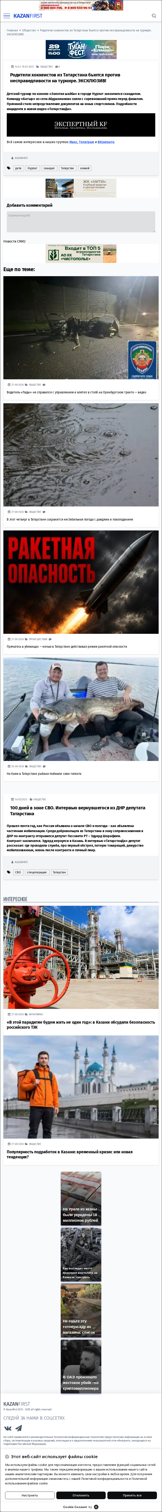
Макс (73, 142)
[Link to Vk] (7, 1429)
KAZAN (28, 16)
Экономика (36, 1014)
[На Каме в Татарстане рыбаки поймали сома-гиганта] (81, 709)
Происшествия (38, 639)
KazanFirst (21, 158)
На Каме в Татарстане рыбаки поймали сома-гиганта (44, 774)
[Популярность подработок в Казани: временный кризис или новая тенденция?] (81, 1087)
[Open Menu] (6, 16)
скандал (49, 168)
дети (18, 168)
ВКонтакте (106, 142)
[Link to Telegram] (18, 1429)
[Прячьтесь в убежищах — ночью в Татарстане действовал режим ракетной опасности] (81, 582)
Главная (12, 30)
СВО (18, 872)
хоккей (84, 168)
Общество (29, 30)
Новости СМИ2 (14, 241)
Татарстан (67, 168)
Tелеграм (86, 142)
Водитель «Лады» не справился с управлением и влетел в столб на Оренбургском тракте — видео (76, 392)
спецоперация (37, 872)
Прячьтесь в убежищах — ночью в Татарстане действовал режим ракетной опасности (67, 647)
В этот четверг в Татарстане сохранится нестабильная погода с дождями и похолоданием (70, 519)
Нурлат (32, 168)
